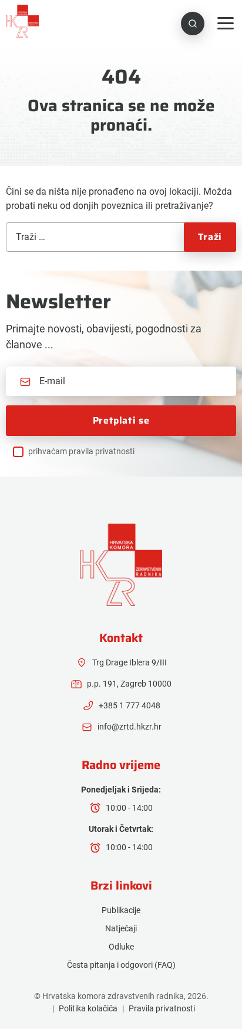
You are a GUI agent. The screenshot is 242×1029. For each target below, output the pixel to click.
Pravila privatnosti (162, 1008)
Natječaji (121, 928)
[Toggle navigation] (225, 23)
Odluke (121, 946)
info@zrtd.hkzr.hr (130, 726)
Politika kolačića (88, 1008)
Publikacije (121, 910)
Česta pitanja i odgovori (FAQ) (121, 965)
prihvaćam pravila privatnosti (81, 451)
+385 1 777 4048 (129, 705)
